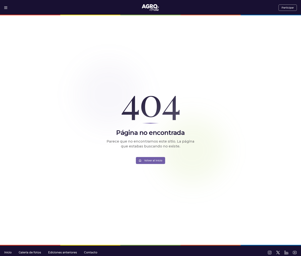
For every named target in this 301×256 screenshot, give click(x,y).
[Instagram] (270, 252)
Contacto (90, 252)
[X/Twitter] (278, 252)
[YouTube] (295, 252)
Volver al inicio (153, 160)
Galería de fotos (30, 252)
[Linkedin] (286, 252)
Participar (287, 7)
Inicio (8, 252)
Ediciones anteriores (62, 252)
